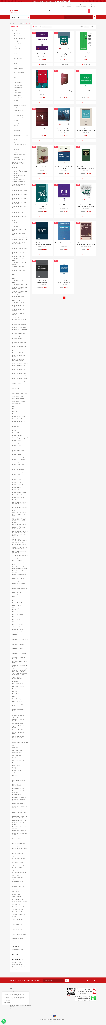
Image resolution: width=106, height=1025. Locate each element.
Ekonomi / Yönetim (16, 605)
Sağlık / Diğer (15, 870)
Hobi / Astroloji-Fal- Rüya (18, 683)
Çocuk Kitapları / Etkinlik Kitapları (19, 393)
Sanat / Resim (15, 889)
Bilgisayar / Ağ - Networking (18, 317)
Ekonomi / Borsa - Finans (18, 578)
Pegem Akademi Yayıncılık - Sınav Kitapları (18, 791)
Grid (33, 26)
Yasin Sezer (86, 208)
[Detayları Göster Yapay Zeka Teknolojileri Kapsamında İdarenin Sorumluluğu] (42, 269)
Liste (35, 26)
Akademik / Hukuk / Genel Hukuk (19, 239)
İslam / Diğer (15, 747)
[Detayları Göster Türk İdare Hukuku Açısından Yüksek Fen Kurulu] (64, 41)
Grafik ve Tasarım (18, 87)
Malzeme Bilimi (17, 113)
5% (56, 70)
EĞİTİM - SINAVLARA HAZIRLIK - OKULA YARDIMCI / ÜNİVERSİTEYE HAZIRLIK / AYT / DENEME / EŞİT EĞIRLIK (20, 540)
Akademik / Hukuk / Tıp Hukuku (19, 270)
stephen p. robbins (16, 969)
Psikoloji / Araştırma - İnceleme (19, 841)
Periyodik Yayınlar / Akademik (19, 797)
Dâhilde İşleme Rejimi (42, 91)
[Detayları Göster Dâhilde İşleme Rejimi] (42, 79)
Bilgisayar (16, 46)
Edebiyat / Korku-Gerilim (18, 469)
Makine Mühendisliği (18, 110)
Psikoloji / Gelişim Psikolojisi (18, 851)
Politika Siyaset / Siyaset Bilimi (19, 830)
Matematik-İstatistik (18, 115)
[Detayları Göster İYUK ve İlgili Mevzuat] (64, 193)
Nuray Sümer (86, 170)
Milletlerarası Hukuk (18, 118)
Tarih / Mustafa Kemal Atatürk (19, 927)
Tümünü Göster (16, 954)
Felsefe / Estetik (16, 619)
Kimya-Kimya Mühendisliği (20, 105)
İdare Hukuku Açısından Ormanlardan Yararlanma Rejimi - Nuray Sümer (86, 167)
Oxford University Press (17, 949)
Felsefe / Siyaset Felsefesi (18, 632)
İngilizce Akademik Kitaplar (18, 723)
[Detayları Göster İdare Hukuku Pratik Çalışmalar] (86, 41)
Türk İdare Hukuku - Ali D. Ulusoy (64, 91)
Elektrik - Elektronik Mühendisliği (18, 69)
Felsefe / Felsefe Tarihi (17, 624)
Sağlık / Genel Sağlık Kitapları (19, 872)
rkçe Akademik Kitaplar (17, 856)
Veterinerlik (16, 157)
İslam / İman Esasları (17, 750)
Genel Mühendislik (18, 82)
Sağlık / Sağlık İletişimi (17, 875)
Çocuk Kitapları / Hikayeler (18, 396)
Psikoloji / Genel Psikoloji (18, 853)
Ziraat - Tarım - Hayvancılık (20, 159)
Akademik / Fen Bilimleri (18, 210)
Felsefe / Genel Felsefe (17, 629)
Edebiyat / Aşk (15, 432)
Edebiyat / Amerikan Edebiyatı (19, 421)
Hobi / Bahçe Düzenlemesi (18, 686)
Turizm (15, 152)
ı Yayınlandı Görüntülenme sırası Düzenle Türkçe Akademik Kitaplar (19, 709)
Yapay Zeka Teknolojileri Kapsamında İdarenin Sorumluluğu (42, 281)
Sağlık (15, 128)
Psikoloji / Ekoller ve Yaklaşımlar (19, 848)
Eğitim (15, 63)
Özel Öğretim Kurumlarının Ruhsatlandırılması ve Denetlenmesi (42, 243)
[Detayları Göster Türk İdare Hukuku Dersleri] (42, 155)
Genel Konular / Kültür (17, 651)
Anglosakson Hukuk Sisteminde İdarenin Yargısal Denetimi (64, 281)
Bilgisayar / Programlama (18, 336)
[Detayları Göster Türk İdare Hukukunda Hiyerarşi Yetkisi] (64, 231)
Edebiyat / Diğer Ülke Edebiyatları (20, 443)
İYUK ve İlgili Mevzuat (64, 204)
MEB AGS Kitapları (16, 765)
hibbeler (21, 964)
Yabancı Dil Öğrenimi (17, 941)
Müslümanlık (15, 773)
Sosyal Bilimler (17, 133)
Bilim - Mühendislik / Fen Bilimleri (20, 363)
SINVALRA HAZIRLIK (17, 896)
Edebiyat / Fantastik (16, 454)
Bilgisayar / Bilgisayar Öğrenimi (19, 319)
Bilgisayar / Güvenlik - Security (19, 327)
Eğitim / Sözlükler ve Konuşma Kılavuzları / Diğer (19, 571)
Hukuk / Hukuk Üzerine (17, 701)
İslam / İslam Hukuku (17, 755)
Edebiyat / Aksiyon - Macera (18, 416)
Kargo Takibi (62, 6)
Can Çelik (42, 170)
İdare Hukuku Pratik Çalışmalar (86, 53)
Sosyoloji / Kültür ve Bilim (18, 909)
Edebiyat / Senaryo (16, 487)
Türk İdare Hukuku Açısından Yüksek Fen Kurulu (64, 53)
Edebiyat (14, 413)
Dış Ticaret (16, 61)
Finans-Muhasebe (18, 80)
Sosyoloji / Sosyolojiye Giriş (18, 914)
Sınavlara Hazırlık (16, 894)
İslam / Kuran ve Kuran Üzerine (19, 757)
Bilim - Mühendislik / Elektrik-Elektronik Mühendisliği (19, 360)
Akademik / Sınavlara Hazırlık (19, 296)
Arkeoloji (16, 41)
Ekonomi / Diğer (16, 581)
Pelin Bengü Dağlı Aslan (86, 246)
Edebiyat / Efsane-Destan (18, 448)
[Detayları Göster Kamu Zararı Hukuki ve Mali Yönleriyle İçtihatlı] (64, 155)
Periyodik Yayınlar (16, 794)
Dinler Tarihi (15, 411)
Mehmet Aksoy (86, 94)
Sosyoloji (16, 139)
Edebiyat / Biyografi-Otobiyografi (20, 438)
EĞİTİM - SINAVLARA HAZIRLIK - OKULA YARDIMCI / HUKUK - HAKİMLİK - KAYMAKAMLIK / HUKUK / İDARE (20, 527)
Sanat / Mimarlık (16, 884)
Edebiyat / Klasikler (16, 467)
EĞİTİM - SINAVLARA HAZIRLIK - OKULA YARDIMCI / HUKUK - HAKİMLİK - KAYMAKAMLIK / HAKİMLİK (20, 520)
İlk (53, 298)
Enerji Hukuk (17, 75)
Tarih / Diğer (15, 922)
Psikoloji (16, 125)
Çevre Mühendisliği (18, 56)
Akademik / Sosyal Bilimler (18, 303)
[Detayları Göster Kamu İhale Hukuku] (86, 79)
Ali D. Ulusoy (64, 94)
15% (34, 146)
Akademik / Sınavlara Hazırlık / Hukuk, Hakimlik (19, 299)
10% (34, 32)
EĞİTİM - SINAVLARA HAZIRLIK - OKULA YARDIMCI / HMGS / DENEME (20, 504)
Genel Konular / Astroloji (18, 637)
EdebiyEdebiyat (15, 499)
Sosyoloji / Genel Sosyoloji (18, 906)
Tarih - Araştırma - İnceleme (20, 144)
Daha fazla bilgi (7, 1002)
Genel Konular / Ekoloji (17, 648)
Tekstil (15, 147)
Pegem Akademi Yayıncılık (18, 788)
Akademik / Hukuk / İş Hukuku (19, 256)
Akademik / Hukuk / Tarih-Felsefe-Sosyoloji (18, 267)
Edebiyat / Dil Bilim (16, 445)
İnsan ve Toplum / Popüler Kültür (20, 742)
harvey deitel (15, 964)
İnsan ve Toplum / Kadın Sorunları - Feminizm (18, 736)
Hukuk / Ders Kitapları (17, 699)
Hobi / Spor (15, 691)
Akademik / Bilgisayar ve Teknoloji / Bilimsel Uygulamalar (19, 170)
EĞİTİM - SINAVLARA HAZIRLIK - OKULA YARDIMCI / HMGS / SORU (20, 514)
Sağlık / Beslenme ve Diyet (18, 865)
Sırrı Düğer (64, 284)
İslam (13, 745)
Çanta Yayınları (15, 388)
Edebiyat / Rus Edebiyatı (17, 484)
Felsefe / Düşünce (16, 616)
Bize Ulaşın (12, 1009)
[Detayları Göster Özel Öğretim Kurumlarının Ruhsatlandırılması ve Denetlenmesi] (42, 231)
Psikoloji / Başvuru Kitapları (18, 843)
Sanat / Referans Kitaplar (18, 886)
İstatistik (16, 100)
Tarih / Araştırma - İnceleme (18, 919)
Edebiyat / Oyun (16, 474)
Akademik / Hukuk (16, 226)
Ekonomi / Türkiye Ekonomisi (19, 602)
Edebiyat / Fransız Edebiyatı (18, 457)
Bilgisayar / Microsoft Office (18, 333)
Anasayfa (10, 24)
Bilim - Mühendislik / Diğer (18, 352)
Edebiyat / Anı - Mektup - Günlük (19, 424)
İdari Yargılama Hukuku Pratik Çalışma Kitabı (42, 205)
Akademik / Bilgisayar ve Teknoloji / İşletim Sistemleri (19, 174)
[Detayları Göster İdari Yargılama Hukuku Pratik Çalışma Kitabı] (42, 193)
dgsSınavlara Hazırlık (17, 403)
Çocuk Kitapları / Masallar (18, 398)
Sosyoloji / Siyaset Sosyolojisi (19, 911)
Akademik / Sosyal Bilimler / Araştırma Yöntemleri (18, 306)
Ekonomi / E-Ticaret (17, 586)
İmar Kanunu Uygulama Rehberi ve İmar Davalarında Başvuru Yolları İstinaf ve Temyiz (86, 206)
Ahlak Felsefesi (17, 35)
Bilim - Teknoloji (17, 51)
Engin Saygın (64, 56)
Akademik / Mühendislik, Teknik (19, 284)
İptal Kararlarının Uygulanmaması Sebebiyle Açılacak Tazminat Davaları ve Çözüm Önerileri (86, 244)
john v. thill (14, 966)
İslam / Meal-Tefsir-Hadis (18, 760)
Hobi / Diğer (15, 688)
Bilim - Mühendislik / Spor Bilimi (19, 376)
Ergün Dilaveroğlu (42, 246)
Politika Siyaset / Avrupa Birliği (19, 803)
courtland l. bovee (16, 962)
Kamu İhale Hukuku (85, 91)
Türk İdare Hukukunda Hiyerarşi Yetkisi (64, 242)
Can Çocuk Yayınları (16, 383)
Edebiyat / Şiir (15, 489)
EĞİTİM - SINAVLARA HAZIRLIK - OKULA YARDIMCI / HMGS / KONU (20, 509)
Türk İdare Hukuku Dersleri (42, 166)
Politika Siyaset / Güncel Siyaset (19, 820)
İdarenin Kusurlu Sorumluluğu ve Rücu (42, 129)
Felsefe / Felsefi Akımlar (17, 627)
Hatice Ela (42, 94)
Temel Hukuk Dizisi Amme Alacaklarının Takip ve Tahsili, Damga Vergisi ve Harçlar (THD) (86, 130)
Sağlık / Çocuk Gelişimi (17, 867)
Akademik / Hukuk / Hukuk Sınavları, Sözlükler (18, 242)
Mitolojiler (14, 767)
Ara (94, 17)
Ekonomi (16, 66)
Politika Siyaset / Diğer (17, 810)
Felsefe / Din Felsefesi (17, 614)
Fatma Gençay (64, 246)
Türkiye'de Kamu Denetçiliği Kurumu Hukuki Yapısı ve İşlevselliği (64, 129)
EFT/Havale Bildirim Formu (81, 6)
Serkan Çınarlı (42, 208)
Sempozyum (17, 130)
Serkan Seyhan (42, 284)
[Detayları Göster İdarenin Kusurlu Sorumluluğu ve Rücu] (42, 117)
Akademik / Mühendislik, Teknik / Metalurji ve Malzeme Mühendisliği (20, 292)
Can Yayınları (15, 386)
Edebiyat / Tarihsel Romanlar (19, 492)
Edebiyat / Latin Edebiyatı (18, 472)
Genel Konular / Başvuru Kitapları (20, 639)
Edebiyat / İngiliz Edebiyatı (18, 462)
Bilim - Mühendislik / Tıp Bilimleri (19, 378)
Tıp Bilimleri (16, 149)
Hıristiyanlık (15, 681)
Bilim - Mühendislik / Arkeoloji (19, 346)
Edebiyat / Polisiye (16, 479)
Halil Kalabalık (86, 56)
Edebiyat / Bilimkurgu (17, 435)
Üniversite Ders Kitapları (18, 938)
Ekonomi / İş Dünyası (17, 592)
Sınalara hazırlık (15, 891)
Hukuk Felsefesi (17, 92)
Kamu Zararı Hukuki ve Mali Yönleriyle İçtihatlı (64, 167)
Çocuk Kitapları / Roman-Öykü (19, 401)
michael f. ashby (22, 966)
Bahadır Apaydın (64, 208)
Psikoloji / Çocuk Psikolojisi (18, 846)
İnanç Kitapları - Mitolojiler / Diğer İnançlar (18, 716)
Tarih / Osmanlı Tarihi (17, 929)
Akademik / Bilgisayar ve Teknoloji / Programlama (18, 178)
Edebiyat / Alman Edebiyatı (18, 419)
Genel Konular (15, 634)
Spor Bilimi (16, 142)
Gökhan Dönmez (64, 132)
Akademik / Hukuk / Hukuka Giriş (19, 246)
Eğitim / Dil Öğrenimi (17, 560)
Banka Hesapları (70, 6)
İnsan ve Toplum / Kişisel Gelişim (20, 740)
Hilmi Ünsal (86, 132)
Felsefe (15, 77)
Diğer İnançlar (15, 408)
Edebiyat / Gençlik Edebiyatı (18, 459)
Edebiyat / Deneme (16, 440)
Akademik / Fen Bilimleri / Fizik (19, 216)
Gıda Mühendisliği (18, 85)
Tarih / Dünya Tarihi (17, 924)
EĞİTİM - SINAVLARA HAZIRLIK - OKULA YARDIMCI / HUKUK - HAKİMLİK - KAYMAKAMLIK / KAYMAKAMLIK (20, 533)
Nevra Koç (14, 775)
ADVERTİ (56, 1021)
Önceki (56, 298)
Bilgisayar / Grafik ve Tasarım (19, 324)
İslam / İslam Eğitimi (17, 752)
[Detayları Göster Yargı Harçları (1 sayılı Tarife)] (42, 41)
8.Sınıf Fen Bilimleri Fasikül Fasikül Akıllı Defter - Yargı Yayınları (18, 163)
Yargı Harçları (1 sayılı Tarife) (42, 53)
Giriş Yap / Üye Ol (91, 6)
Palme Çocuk (15, 778)
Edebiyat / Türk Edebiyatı (18, 494)
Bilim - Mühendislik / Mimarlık (19, 373)
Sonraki (72, 298)
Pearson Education (16, 952)
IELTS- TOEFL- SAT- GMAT (18, 713)
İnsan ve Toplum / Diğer (18, 729)
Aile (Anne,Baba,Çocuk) (19, 38)
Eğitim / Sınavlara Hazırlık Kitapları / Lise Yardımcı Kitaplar (19, 567)
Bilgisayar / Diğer (16, 322)
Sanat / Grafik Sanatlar (17, 881)
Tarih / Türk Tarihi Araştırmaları (19, 932)
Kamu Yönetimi (17, 102)
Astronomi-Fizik (17, 43)
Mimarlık (16, 120)
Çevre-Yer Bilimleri (18, 58)
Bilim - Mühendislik (18, 48)
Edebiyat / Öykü (16, 477)
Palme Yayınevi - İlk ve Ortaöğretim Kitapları (17, 785)
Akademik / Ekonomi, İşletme (19, 188)
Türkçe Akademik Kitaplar (18, 23)
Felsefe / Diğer (15, 611)
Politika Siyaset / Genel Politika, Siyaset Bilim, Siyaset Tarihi (19, 817)
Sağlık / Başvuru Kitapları (18, 862)
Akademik (14, 167)
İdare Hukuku (17, 33)
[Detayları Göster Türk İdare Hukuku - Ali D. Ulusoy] (64, 79)
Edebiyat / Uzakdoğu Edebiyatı (19, 497)
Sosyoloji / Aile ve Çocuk (18, 899)
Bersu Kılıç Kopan (42, 56)
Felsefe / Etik (15, 622)
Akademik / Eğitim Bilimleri (18, 181)
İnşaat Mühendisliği (18, 97)
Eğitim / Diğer (15, 558)
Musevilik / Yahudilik (17, 770)
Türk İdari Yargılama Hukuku (20, 154)
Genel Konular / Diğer (17, 642)
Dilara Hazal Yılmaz (42, 132)
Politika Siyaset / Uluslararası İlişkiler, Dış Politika (19, 837)
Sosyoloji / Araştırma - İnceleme (19, 901)
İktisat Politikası (17, 95)
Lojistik (15, 107)
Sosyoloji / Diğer (16, 904)
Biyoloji (15, 53)
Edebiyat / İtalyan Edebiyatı (18, 464)
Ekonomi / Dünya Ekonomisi (19, 583)
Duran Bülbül (64, 170)
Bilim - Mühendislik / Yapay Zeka (19, 381)
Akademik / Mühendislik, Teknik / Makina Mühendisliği (20, 288)
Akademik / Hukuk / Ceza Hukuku (20, 237)
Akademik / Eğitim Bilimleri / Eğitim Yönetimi (18, 184)
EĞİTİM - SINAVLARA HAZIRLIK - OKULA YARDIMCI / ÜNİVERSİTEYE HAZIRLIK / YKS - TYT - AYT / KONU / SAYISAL (20, 546)
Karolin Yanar (15, 762)
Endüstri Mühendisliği (19, 72)
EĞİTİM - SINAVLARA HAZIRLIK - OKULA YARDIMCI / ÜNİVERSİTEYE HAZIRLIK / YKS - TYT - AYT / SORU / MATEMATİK (20, 553)
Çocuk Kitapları (15, 391)
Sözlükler (14, 917)
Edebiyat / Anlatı (16, 426)
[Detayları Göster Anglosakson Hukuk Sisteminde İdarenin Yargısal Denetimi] (64, 269)
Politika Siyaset (17, 123)
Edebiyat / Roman (16, 482)
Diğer (13, 406)
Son (75, 298)
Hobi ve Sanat (15, 693)
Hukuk (15, 90)
